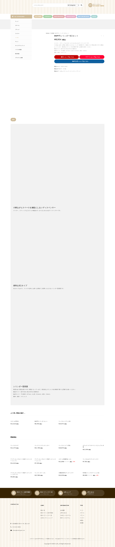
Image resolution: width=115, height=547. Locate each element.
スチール (17, 25)
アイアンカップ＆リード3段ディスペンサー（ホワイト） (103, 36)
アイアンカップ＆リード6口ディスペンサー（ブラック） (101, 36)
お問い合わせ (63, 513)
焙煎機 (81, 523)
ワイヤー (17, 33)
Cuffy (61, 71)
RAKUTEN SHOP (58, 16)
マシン (16, 41)
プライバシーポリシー (66, 538)
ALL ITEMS (38, 16)
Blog (94, 16)
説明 (13, 119)
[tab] (13, 120)
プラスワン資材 (19, 57)
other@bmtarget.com (19, 530)
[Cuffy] (19, 6)
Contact (48, 16)
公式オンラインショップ (46, 518)
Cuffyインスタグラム (65, 515)
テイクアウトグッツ (20, 45)
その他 (16, 37)
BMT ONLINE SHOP (83, 16)
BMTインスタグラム (65, 518)
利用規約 (75, 538)
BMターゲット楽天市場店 (47, 513)
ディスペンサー (72, 71)
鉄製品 (81, 520)
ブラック (17, 29)
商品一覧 (43, 510)
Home (47, 33)
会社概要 (62, 510)
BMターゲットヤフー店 (46, 515)
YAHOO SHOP (71, 16)
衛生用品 (17, 53)
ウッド (16, 21)
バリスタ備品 (18, 49)
